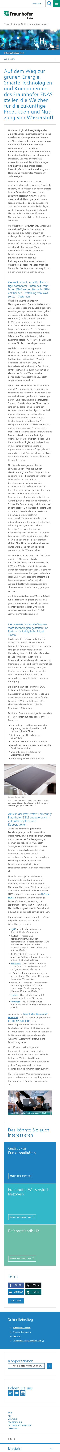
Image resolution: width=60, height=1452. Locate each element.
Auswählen (49, 1366)
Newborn (15, 1001)
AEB (10, 1416)
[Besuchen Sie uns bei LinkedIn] (10, 1393)
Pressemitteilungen (22, 1332)
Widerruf (12, 1419)
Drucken (16, 1301)
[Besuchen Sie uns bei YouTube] (16, 1393)
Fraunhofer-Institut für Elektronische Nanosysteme (26, 24)
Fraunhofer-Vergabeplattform (27, 1341)
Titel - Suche (49, 3)
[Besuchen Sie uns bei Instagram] (22, 1393)
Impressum (13, 1428)
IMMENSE (16, 963)
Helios (14, 995)
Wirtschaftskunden (21, 1328)
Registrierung (15, 1422)
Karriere (16, 1336)
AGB (10, 1413)
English (37, 3)
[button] (16, 1285)
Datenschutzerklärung (20, 1425)
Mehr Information (20, 1176)
